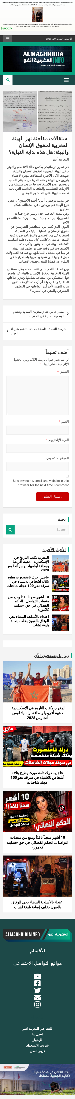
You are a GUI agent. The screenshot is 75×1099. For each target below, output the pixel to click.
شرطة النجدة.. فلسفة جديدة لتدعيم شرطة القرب (38, 331)
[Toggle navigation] (66, 80)
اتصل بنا (37, 1034)
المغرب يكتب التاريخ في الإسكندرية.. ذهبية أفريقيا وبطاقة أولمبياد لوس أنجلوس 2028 (27, 563)
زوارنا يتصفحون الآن (51, 655)
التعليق (63, 372)
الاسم (64, 422)
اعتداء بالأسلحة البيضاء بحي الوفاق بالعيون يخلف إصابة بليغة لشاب (29, 621)
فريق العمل (37, 1051)
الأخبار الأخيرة (54, 549)
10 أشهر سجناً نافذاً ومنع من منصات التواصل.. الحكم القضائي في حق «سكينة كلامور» (28, 603)
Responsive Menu (7, 38)
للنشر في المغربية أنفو (37, 1029)
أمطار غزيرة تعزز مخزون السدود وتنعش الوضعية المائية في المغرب (39, 314)
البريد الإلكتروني (57, 440)
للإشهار (37, 1040)
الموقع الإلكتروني (57, 458)
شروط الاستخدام (37, 1045)
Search (10, 529)
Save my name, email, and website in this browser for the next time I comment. (41, 483)
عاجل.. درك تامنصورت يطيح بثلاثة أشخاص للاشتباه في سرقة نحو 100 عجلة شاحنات (28, 581)
